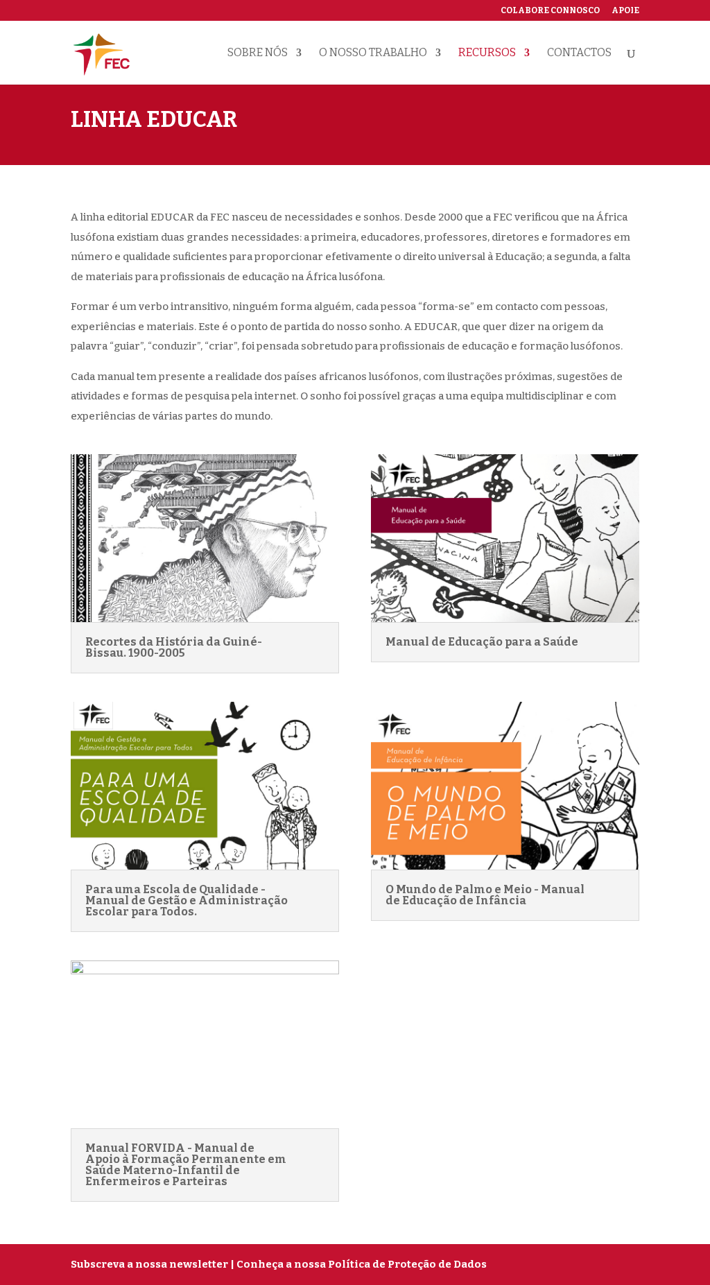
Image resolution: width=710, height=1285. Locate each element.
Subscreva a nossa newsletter (149, 1264)
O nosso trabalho (373, 53)
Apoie (625, 10)
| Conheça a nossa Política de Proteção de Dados (358, 1264)
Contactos (579, 53)
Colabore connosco (550, 10)
